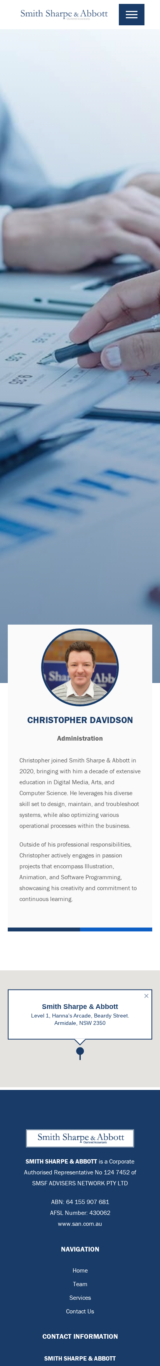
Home (80, 1270)
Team (80, 1284)
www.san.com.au (80, 1223)
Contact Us (80, 1311)
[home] (67, 15)
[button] (131, 14)
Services (80, 1297)
